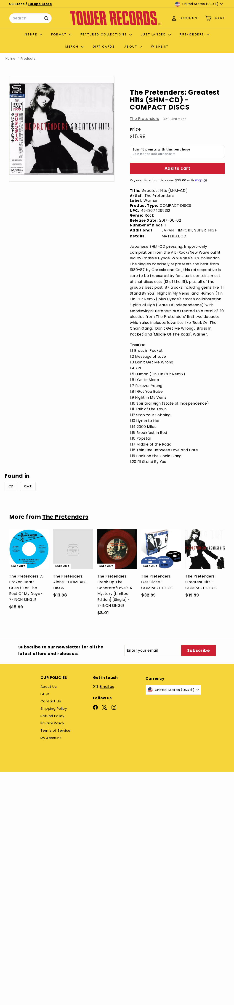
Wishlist (160, 46)
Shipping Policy (53, 708)
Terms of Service (55, 730)
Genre (32, 34)
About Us (48, 686)
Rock (28, 486)
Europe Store (40, 4)
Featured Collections (104, 34)
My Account (50, 737)
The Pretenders (144, 118)
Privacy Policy (52, 723)
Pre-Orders (193, 34)
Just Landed (154, 34)
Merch (72, 46)
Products (28, 58)
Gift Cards (104, 46)
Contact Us (50, 701)
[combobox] (30, 18)
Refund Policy (52, 715)
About (131, 46)
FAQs (44, 693)
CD (10, 486)
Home (10, 58)
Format (59, 34)
